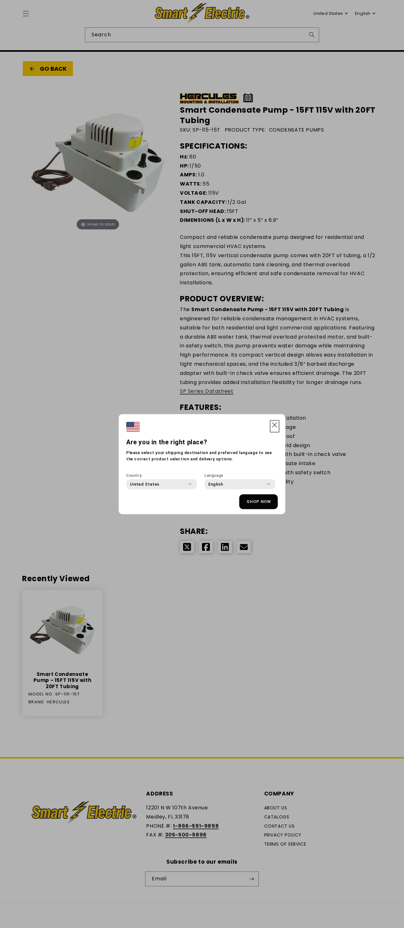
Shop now (259, 501)
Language (214, 475)
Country (134, 475)
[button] (274, 426)
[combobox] (144, 484)
